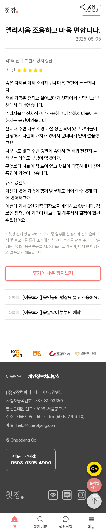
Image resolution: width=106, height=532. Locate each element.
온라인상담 (94, 485)
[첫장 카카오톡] (53, 495)
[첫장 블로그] (67, 495)
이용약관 (14, 376)
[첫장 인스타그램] (81, 495)
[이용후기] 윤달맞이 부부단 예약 (51, 312)
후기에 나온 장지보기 (53, 273)
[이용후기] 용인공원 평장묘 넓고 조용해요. (60, 297)
